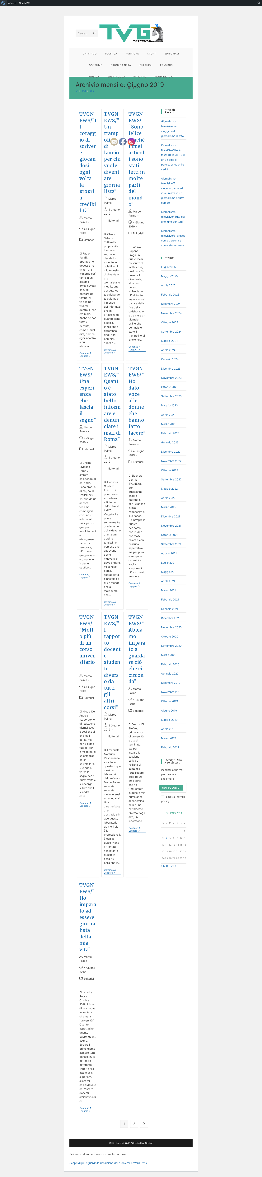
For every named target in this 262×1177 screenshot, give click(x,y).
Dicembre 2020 (170, 618)
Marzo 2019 (168, 738)
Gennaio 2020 (170, 673)
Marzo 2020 (168, 654)
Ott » (174, 865)
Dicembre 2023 (170, 368)
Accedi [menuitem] (12, 3)
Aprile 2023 (168, 414)
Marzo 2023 (168, 424)
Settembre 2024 (171, 331)
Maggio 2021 (169, 571)
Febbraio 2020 (170, 664)
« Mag (164, 865)
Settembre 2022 (171, 479)
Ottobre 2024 (169, 322)
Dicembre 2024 (170, 303)
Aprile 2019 (168, 729)
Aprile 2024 (168, 350)
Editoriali (89, 449)
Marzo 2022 (168, 507)
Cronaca (89, 239)
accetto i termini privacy (173, 799)
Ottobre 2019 (169, 701)
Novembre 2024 (171, 313)
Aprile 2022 (168, 497)
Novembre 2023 (171, 377)
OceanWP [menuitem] (24, 3)
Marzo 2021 (168, 590)
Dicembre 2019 (170, 682)
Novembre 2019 (171, 692)
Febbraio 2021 (170, 599)
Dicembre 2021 (170, 516)
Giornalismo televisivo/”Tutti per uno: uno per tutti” (173, 216)
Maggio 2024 (169, 340)
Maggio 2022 (169, 488)
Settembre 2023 (171, 396)
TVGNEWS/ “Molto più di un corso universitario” (87, 643)
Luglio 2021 (168, 562)
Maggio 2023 (169, 405)
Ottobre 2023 (169, 387)
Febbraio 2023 (170, 433)
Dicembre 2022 (170, 451)
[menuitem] (3, 3)
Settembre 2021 (171, 544)
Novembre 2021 (171, 525)
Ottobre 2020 (169, 636)
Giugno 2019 (169, 710)
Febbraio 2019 (170, 747)
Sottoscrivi (171, 787)
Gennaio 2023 (170, 442)
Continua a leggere (87, 355)
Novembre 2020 (171, 627)
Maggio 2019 (169, 719)
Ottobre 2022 (169, 470)
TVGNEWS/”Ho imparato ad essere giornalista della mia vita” (87, 917)
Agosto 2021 (169, 553)
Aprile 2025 (168, 285)
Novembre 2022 (171, 461)
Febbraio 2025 (170, 294)
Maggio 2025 (169, 276)
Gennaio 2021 (169, 608)
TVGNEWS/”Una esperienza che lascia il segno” (87, 394)
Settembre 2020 (171, 645)
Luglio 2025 (168, 267)
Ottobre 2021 (169, 534)
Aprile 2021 (168, 581)
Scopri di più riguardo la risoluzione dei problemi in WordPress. (108, 1163)
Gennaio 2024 (170, 359)
